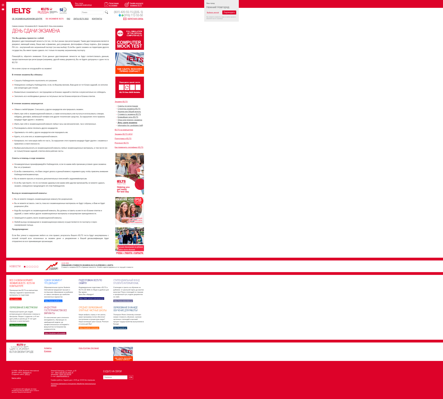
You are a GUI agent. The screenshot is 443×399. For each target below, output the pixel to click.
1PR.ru (27, 374)
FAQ (68, 18)
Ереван (47, 351)
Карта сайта (16, 378)
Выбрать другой (213, 12)
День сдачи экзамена (56, 26)
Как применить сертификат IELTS (129, 147)
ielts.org (27, 389)
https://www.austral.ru (18, 325)
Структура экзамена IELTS (129, 109)
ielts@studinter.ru (62, 376)
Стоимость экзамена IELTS (129, 114)
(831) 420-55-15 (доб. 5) (128, 12)
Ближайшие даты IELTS (128, 117)
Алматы (48, 348)
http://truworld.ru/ (120, 328)
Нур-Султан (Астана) (89, 348)
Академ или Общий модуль (129, 112)
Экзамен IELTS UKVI (123, 134)
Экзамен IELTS (43, 26)
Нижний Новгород (83, 5)
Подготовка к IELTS (123, 139)
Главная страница (18, 26)
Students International (63, 10)
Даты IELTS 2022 (81, 18)
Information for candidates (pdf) (130, 125)
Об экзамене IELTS (55, 18)
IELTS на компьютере (124, 130)
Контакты (97, 18)
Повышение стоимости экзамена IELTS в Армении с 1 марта (87, 265)
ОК (130, 377)
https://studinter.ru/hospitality (55, 333)
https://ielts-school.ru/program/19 (91, 298)
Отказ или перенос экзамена (130, 120)
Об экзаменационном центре (27, 18)
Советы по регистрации (128, 106)
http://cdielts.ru (15, 299)
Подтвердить (229, 12)
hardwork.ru (27, 372)
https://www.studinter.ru (53, 301)
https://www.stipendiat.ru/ (123, 301)
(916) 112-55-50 (133, 15)
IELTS (21, 10)
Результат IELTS (122, 143)
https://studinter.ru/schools (89, 328)
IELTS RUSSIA (48, 10)
